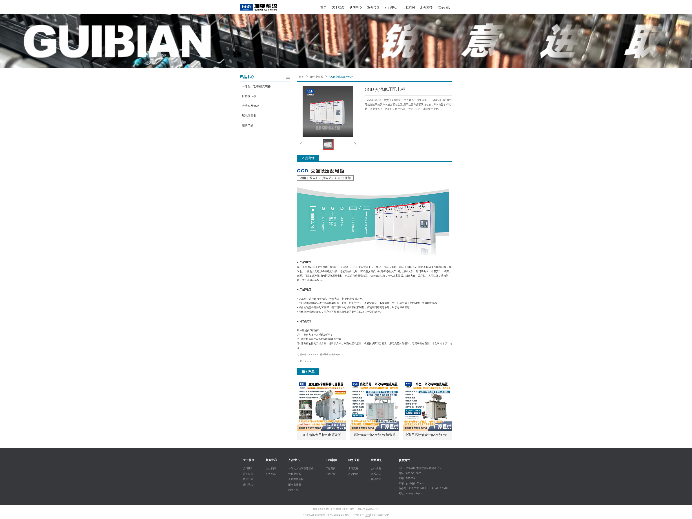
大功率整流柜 (250, 105)
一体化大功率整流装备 (256, 86)
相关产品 (247, 125)
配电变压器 (316, 76)
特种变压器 (249, 96)
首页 (301, 76)
